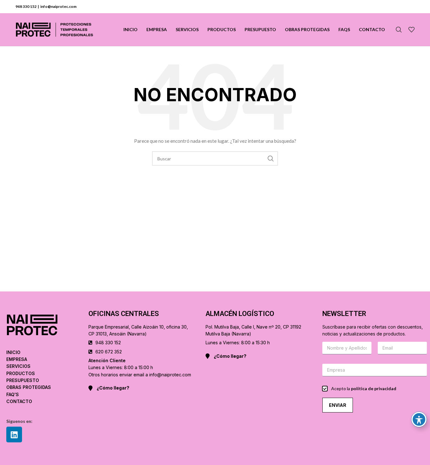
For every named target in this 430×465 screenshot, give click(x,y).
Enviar (337, 405)
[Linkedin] (14, 434)
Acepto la (363, 388)
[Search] (399, 29)
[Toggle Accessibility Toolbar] (419, 419)
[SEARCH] (270, 158)
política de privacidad (373, 388)
